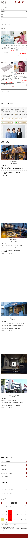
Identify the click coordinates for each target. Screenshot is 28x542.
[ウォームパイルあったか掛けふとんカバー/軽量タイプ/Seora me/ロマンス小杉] (7, 37)
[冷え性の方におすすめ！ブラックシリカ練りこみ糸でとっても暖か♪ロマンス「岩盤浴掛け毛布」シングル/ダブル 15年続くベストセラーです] (20, 37)
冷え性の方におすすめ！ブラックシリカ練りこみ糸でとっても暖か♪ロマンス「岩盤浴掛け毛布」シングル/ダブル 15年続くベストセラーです (20, 49)
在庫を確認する (7, 52)
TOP (2, 7)
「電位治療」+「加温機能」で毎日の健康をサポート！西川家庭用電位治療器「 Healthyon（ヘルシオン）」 (7, 78)
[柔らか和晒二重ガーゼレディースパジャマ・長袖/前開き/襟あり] (20, 68)
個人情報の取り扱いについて (7, 489)
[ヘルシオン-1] (7, 67)
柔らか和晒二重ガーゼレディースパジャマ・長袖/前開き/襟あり (20, 77)
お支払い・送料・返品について (8, 485)
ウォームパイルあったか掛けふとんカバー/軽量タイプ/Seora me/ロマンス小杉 (7, 47)
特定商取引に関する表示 (6, 493)
